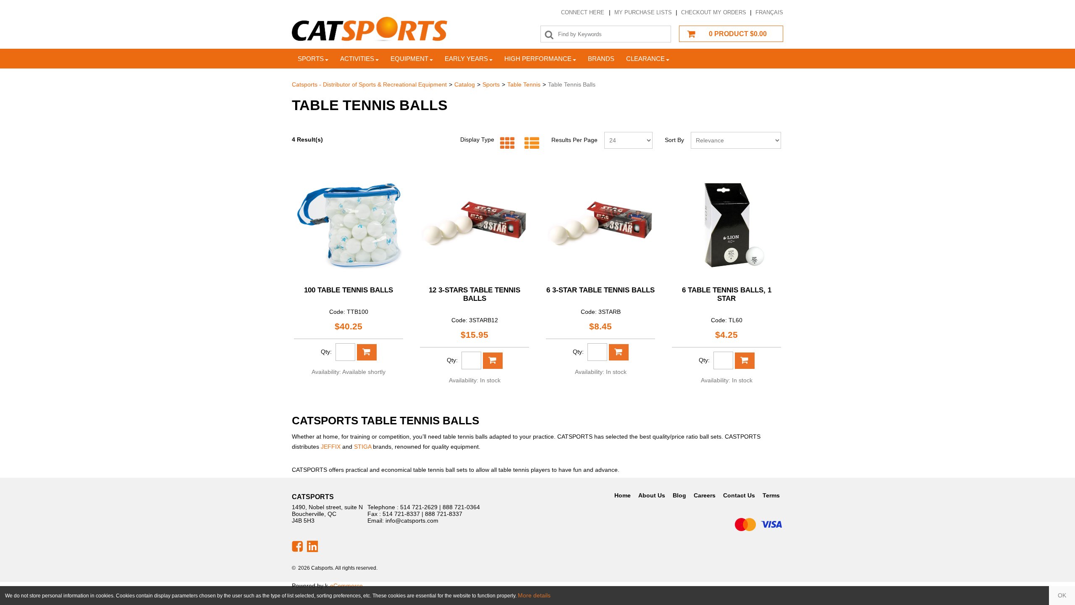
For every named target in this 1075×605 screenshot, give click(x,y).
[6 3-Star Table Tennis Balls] (600, 224)
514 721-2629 (419, 507)
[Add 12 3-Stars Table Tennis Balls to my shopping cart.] (493, 360)
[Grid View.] (505, 143)
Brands (601, 58)
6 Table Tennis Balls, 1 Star (726, 294)
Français (769, 12)
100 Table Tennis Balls (348, 290)
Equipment (409, 58)
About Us (651, 495)
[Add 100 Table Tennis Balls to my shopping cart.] (367, 352)
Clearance (645, 58)
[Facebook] (297, 545)
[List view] (529, 143)
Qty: (326, 351)
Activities (357, 58)
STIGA (362, 446)
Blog (679, 495)
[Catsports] (369, 29)
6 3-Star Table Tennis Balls (600, 290)
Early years (466, 58)
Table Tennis (523, 84)
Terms (771, 495)
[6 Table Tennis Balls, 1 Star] (726, 224)
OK (1062, 595)
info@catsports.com (411, 520)
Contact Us (739, 495)
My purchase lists (643, 12)
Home (622, 495)
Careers (705, 495)
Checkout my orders (713, 12)
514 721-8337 (401, 513)
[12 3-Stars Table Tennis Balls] (474, 224)
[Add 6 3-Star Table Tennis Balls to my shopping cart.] (619, 352)
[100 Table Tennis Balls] (348, 224)
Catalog (464, 84)
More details (534, 595)
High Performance (538, 58)
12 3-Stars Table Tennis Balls (474, 294)
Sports (311, 58)
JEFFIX (331, 446)
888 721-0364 (461, 507)
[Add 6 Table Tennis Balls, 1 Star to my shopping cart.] (745, 360)
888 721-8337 (443, 513)
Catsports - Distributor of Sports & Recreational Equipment (369, 84)
